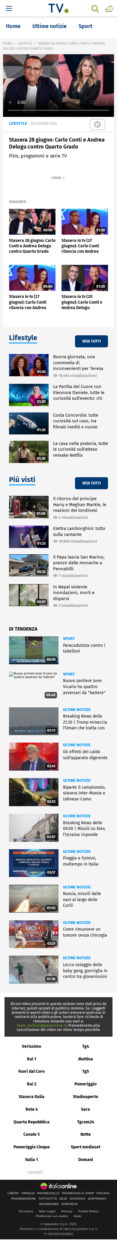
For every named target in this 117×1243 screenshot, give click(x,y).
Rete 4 (32, 1109)
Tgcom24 (85, 1122)
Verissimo (31, 1046)
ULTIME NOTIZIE (77, 709)
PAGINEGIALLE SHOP (78, 1193)
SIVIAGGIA (78, 1198)
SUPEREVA (69, 1204)
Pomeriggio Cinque (32, 1147)
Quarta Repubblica (32, 1122)
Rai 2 (31, 1084)
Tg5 (85, 1071)
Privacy (67, 1211)
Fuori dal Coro (31, 1071)
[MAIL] (109, 8)
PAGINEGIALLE (48, 1193)
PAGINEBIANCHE (23, 1198)
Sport (85, 26)
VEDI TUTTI (91, 341)
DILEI (63, 1198)
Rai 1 (31, 1059)
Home (13, 26)
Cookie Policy (88, 1211)
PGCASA (103, 1193)
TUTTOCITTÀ (47, 1198)
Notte (85, 1134)
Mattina (85, 1059)
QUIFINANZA (97, 1198)
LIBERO (13, 1193)
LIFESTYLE (25, 43)
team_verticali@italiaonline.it (41, 1025)
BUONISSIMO (49, 1204)
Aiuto (77, 1216)
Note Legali (47, 1211)
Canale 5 (31, 1134)
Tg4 (85, 1046)
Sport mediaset (85, 1147)
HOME (7, 43)
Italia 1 (31, 1159)
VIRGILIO (28, 1193)
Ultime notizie (49, 26)
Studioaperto (85, 1096)
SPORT (69, 638)
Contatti (35, 1172)
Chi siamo (26, 1211)
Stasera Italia (31, 1096)
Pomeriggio (85, 1084)
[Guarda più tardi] (97, 124)
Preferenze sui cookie (52, 1216)
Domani (85, 1159)
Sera (85, 1109)
